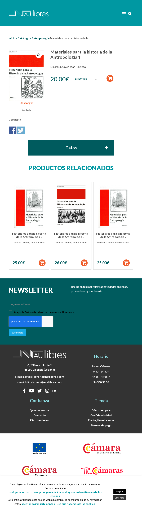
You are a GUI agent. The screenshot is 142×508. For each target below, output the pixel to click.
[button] (39, 55)
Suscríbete (17, 332)
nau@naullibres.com (49, 382)
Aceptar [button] (120, 491)
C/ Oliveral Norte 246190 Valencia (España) (39, 367)
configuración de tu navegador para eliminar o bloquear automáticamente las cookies (54, 493)
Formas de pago (101, 425)
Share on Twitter (21, 130)
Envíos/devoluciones (101, 420)
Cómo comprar (101, 410)
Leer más (119, 497)
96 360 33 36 (101, 382)
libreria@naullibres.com (49, 376)
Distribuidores (39, 420)
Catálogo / (24, 38)
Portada (26, 110)
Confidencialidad (101, 415)
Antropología (40, 38)
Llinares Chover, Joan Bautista (68, 66)
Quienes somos (40, 410)
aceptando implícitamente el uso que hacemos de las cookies (58, 503)
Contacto (39, 415)
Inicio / (13, 38)
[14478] (110, 78)
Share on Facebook (12, 130)
